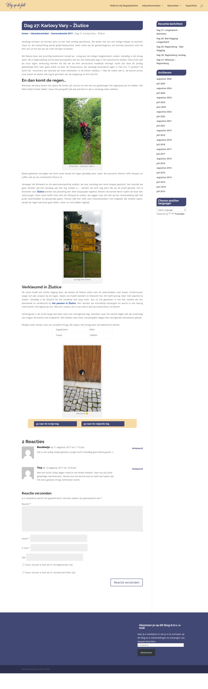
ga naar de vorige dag (47, 423)
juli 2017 (161, 153)
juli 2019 (161, 135)
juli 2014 (161, 182)
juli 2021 (161, 125)
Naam (26, 538)
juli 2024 (161, 92)
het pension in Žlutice (64, 303)
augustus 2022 (164, 111)
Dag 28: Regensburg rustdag (171, 55)
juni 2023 (161, 106)
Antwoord (137, 448)
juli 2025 (161, 83)
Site (24, 557)
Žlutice (40, 191)
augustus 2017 (164, 149)
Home (25, 33)
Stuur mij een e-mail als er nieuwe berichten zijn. (50, 572)
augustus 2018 (164, 139)
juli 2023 (161, 102)
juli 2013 (161, 191)
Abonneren (146, 652)
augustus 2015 (164, 167)
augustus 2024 (164, 88)
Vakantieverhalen (151, 6)
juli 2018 (161, 144)
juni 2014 (161, 186)
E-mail (26, 548)
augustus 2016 (164, 158)
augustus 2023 (164, 97)
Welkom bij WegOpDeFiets (124, 6)
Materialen (173, 6)
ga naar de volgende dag (96, 423)
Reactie (26, 504)
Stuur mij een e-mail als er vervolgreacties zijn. (49, 564)
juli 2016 (161, 163)
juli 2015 (161, 172)
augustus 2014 (164, 177)
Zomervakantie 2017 (62, 33)
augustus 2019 (164, 130)
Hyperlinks (191, 6)
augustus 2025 (164, 78)
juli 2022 (161, 116)
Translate (179, 213)
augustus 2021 (164, 121)
